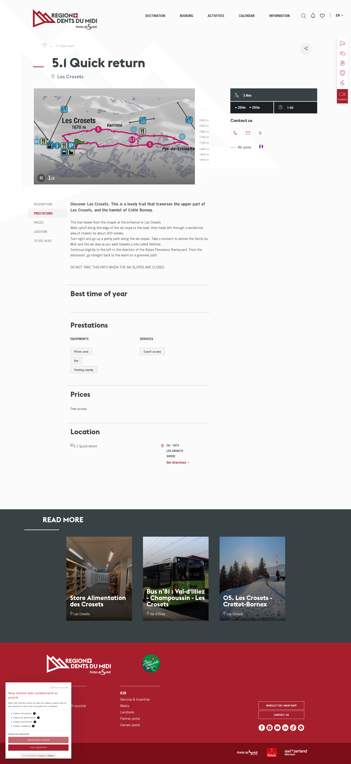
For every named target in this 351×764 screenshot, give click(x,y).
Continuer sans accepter (59, 687)
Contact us (281, 714)
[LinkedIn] (285, 727)
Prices (39, 222)
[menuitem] (155, 19)
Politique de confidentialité (18, 734)
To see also (42, 241)
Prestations (43, 213)
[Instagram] (269, 727)
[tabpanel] (114, 136)
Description (43, 204)
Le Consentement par (38, 756)
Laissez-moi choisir (38, 739)
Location (40, 232)
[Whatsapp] (301, 727)
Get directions (176, 462)
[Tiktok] (293, 727)
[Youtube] (277, 727)
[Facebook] (261, 727)
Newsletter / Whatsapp (281, 705)
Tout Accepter (38, 747)
